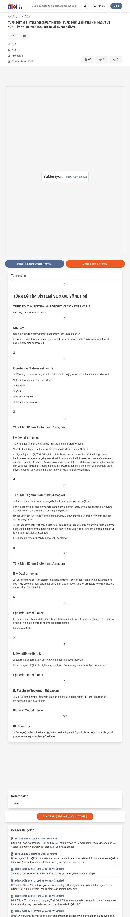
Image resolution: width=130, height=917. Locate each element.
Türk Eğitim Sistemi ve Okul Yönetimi (36, 838)
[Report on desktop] (24, 36)
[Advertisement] (62, 77)
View (16, 803)
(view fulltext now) (76, 176)
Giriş (116, 5)
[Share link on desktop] (13, 36)
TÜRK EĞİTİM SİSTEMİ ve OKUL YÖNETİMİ (39, 869)
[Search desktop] (85, 6)
